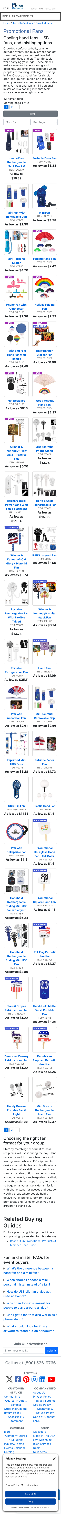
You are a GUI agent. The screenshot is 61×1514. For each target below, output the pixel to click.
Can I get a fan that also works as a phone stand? (30, 1317)
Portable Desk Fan (45, 158)
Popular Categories (17, 16)
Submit (51, 1350)
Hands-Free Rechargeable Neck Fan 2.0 (16, 162)
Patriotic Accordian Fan (16, 716)
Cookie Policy (42, 1404)
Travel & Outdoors (23, 23)
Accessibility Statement (16, 1419)
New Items (40, 1452)
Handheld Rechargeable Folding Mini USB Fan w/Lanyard (16, 904)
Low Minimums (42, 1439)
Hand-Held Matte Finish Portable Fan (45, 1010)
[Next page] (17, 107)
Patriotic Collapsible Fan (16, 850)
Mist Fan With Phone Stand (44, 448)
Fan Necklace (16, 400)
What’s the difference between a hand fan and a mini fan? (28, 1271)
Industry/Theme (14, 1443)
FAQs (36, 1421)
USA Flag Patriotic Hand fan (45, 954)
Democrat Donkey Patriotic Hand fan (16, 1058)
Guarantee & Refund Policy (45, 1410)
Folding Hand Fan (44, 258)
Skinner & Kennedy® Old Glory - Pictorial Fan (16, 561)
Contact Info (12, 1396)
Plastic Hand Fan (44, 806)
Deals (36, 1448)
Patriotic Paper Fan (45, 762)
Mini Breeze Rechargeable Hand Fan (44, 1110)
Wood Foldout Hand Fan (44, 402)
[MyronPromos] (17, 6)
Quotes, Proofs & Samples (16, 1402)
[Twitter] (9, 1381)
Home (6, 23)
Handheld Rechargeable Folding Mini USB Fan (16, 958)
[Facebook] (18, 1381)
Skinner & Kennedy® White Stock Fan (44, 613)
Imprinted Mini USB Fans (17, 762)
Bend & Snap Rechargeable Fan (44, 502)
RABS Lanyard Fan (44, 555)
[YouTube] (51, 1381)
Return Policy (12, 1412)
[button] (6, 6)
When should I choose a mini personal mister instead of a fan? (26, 1282)
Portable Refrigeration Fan (16, 670)
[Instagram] (34, 1381)
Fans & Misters (44, 23)
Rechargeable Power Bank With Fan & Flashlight (17, 504)
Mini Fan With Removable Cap (16, 214)
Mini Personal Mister (16, 260)
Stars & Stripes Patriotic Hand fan (16, 1008)
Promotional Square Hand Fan (44, 900)
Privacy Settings (45, 1400)
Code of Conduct (44, 1416)
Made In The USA (44, 1435)
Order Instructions (15, 1408)
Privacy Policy (42, 1396)
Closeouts (39, 1431)
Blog (7, 1431)
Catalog (9, 1452)
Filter (31, 113)
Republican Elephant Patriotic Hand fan (45, 1060)
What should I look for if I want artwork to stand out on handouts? (28, 1328)
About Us (39, 1392)
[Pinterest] (26, 1381)
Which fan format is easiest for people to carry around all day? (26, 1305)
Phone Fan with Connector (16, 306)
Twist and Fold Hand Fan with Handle (17, 354)
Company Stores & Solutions (16, 1437)
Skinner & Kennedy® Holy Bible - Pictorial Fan (16, 453)
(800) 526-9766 (40, 1362)
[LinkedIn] (42, 1381)
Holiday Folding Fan (45, 306)
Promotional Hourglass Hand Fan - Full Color (45, 852)
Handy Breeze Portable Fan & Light (17, 1110)
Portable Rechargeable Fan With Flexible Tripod (17, 615)
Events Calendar (14, 1448)
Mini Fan (44, 212)
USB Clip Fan (16, 806)
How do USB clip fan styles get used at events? (27, 1294)
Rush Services (42, 1443)
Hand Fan (44, 668)
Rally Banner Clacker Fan (45, 352)
